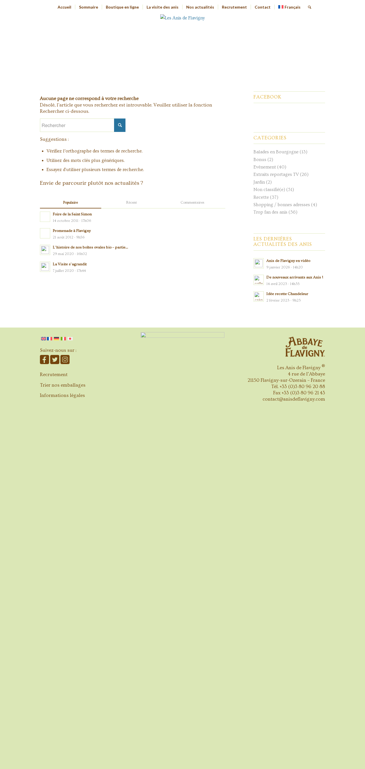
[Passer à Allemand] (56, 338)
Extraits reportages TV (276, 174)
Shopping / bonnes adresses (282, 204)
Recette (261, 197)
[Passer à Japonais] (70, 338)
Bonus (260, 159)
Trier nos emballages (63, 385)
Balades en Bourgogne (276, 151)
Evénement (265, 167)
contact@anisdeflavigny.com (294, 399)
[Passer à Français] (50, 338)
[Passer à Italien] (63, 338)
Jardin (259, 182)
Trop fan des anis (270, 212)
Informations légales (62, 395)
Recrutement (54, 374)
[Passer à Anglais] (43, 338)
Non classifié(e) (269, 189)
